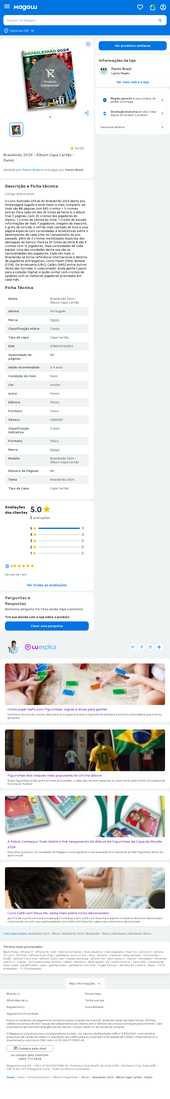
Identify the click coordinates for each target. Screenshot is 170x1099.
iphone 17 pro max (25, 958)
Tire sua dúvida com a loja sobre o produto (37, 617)
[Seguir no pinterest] (159, 647)
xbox (92, 955)
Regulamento (16, 1007)
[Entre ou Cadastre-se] (163, 7)
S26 (53, 952)
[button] (160, 20)
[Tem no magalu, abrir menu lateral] (7, 6)
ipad (43, 965)
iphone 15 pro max (52, 958)
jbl (107, 962)
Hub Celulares (93, 952)
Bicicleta (80, 962)
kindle (7, 958)
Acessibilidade (94, 1007)
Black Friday (10, 952)
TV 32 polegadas (30, 968)
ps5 (11, 955)
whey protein (132, 955)
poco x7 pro (78, 955)
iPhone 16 (42, 952)
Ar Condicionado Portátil (45, 962)
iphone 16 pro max (41, 955)
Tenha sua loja (94, 1000)
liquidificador (29, 965)
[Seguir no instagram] (150, 647)
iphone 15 (145, 952)
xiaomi (131, 958)
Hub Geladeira (114, 952)
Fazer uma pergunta (47, 626)
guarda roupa (57, 965)
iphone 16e (98, 958)
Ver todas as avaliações (47, 585)
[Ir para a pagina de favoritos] (140, 7)
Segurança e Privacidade (23, 1013)
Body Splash (96, 962)
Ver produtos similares (133, 45)
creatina (115, 955)
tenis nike (139, 962)
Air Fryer (21, 955)
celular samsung (77, 958)
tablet (67, 962)
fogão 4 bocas (107, 965)
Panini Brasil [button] (31, 170)
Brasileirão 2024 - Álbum (44, 933)
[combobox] (85, 20)
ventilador (145, 958)
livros (21, 1077)
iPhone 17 (27, 952)
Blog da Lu (13, 993)
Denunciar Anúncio (113, 127)
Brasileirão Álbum (140, 933)
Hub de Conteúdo (70, 952)
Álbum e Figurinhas (65, 1077)
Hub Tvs (131, 952)
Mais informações (82, 983)
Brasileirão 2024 (73, 933)
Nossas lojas (93, 993)
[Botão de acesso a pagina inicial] (72, 7)
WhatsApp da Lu (17, 1000)
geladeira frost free (82, 965)
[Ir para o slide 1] (50, 117)
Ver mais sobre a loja (133, 82)
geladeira (62, 955)
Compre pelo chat (32, 1048)
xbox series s (116, 958)
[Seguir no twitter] (132, 647)
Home (11, 1077)
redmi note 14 (121, 962)
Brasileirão (119, 933)
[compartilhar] (86, 113)
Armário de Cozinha (132, 965)
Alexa (151, 965)
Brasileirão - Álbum (98, 933)
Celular (21, 962)
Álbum (85, 1077)
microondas (151, 955)
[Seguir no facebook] (141, 647)
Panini (54, 320)
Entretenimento (39, 1077)
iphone (102, 955)
